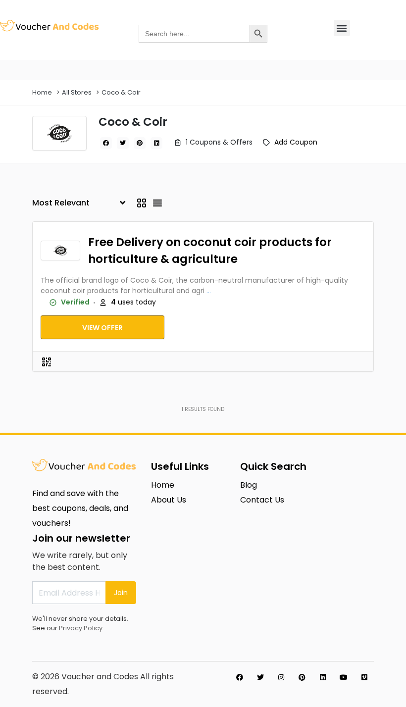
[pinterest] (140, 143)
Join (121, 593)
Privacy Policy (80, 628)
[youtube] (344, 677)
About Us (168, 499)
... (208, 291)
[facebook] (106, 143)
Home (42, 92)
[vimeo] (364, 677)
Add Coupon (295, 142)
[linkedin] (156, 143)
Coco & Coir (121, 92)
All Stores (77, 92)
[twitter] (123, 143)
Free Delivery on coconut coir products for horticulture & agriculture (210, 250)
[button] (342, 28)
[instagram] (281, 677)
